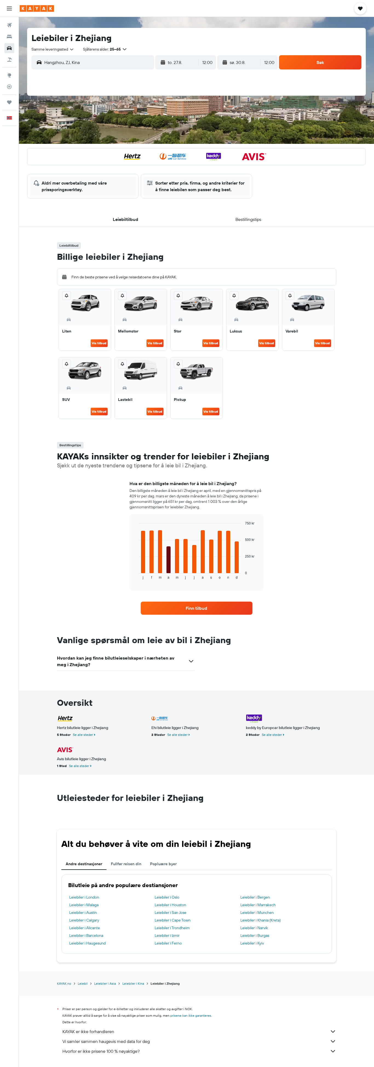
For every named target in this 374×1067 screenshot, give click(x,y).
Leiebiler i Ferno (168, 943)
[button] (9, 8)
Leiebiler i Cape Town (173, 920)
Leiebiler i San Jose (170, 912)
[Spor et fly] (9, 86)
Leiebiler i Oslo (167, 897)
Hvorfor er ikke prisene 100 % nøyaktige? (101, 1051)
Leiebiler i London (84, 897)
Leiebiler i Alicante (84, 927)
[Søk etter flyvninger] (9, 25)
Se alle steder (83, 735)
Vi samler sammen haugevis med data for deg (106, 1041)
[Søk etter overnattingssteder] (9, 36)
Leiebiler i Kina (133, 983)
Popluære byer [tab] (163, 863)
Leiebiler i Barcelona (86, 935)
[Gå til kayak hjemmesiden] (37, 8)
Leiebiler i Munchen (257, 912)
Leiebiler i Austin (83, 912)
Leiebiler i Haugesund (87, 943)
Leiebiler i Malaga (84, 904)
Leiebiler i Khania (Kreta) (260, 920)
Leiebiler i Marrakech (258, 904)
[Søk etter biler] (9, 48)
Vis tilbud (99, 343)
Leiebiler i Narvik (254, 927)
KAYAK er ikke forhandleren (88, 1031)
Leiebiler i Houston (170, 904)
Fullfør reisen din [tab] (126, 863)
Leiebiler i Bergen (255, 897)
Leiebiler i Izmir (167, 935)
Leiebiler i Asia (105, 983)
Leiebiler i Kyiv (252, 943)
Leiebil (83, 983)
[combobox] (52, 49)
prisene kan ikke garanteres (190, 1015)
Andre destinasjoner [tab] (84, 863)
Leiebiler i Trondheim (172, 927)
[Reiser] (9, 102)
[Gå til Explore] (9, 75)
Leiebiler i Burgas (254, 935)
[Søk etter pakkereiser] (9, 59)
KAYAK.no (64, 983)
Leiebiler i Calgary (84, 920)
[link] (196, 608)
